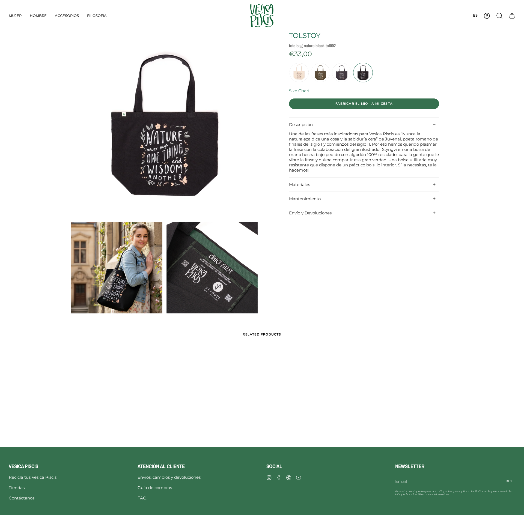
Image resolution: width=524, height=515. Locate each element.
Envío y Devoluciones (310, 212)
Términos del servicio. (433, 494)
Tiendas (17, 487)
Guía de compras (155, 487)
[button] (15, 15)
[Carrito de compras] (512, 15)
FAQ (142, 498)
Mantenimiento (305, 198)
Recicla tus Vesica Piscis (32, 477)
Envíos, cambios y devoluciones (169, 477)
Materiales (299, 184)
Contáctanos (21, 498)
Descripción (301, 124)
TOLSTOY (304, 35)
